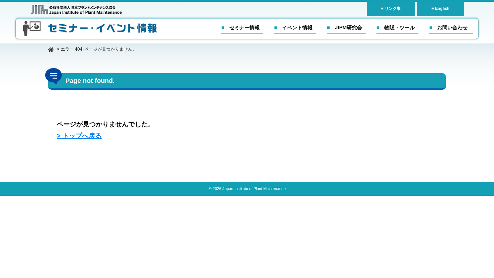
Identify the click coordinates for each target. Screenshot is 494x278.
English (442, 8)
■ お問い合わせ (448, 27)
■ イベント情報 (293, 27)
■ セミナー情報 (240, 27)
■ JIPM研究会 (344, 27)
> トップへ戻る (79, 135)
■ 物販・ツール (395, 27)
